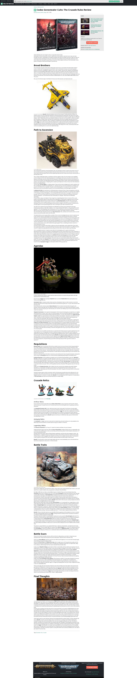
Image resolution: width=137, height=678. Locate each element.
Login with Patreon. (92, 45)
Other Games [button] (34, 3)
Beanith (42, 12)
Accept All (111, 1)
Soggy (45, 12)
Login (52, 3)
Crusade (44, 632)
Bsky (71, 673)
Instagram (67, 673)
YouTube (75, 673)
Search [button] (55, 3)
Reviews (35, 7)
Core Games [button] (27, 3)
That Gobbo (48, 398)
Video (49, 3)
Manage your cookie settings (92, 674)
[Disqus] (68, 647)
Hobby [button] (45, 3)
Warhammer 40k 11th (19, 3)
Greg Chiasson (37, 12)
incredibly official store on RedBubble (91, 49)
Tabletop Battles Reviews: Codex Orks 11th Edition (96, 25)
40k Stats (13, 0)
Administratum (3, 0)
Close (121, 1)
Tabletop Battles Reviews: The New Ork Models (97, 31)
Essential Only (116, 1)
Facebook (62, 673)
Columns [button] (40, 3)
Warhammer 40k (41, 7)
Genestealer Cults (39, 632)
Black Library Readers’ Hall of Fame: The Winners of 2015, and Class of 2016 (97, 20)
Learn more (29, 1)
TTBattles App (9, 0)
